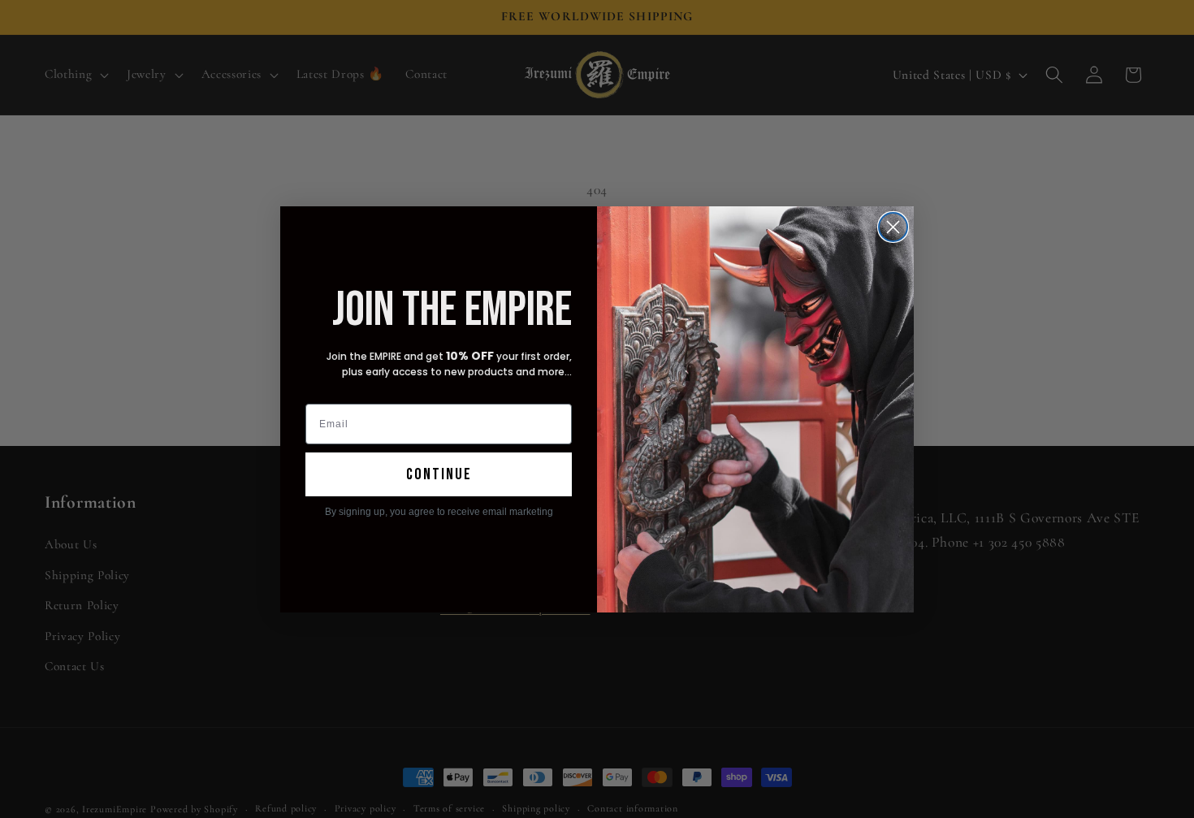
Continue (439, 474)
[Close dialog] (893, 227)
